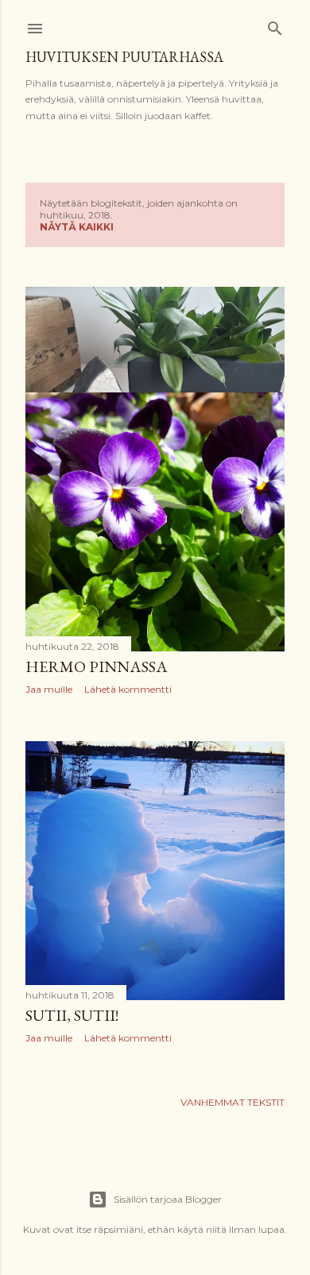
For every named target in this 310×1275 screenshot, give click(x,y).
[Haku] (275, 25)
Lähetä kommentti (128, 689)
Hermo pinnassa (96, 666)
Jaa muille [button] (48, 689)
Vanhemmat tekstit (232, 1102)
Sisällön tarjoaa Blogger (168, 1199)
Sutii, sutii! (71, 1015)
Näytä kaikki (77, 227)
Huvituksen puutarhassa (124, 57)
